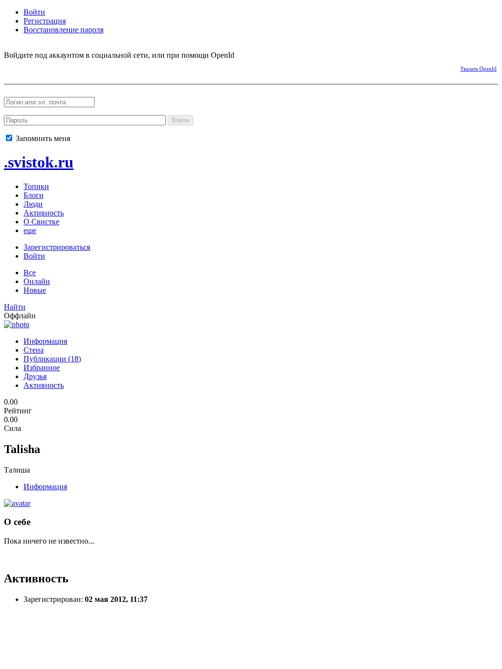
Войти (34, 12)
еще (30, 230)
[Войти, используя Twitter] (63, 67)
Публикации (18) (52, 359)
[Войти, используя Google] (80, 67)
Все (30, 272)
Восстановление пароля (63, 29)
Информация (45, 341)
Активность (44, 213)
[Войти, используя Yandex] (97, 67)
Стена (34, 350)
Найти (14, 307)
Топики (36, 186)
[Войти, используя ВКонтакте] (28, 67)
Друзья (35, 376)
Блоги (34, 195)
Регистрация (45, 21)
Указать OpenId (478, 69)
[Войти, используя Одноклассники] (45, 67)
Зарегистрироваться (57, 247)
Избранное (42, 367)
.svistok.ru (39, 162)
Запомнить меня (42, 138)
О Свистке (41, 221)
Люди (33, 204)
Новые (35, 290)
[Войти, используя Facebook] (11, 67)
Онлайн (37, 281)
